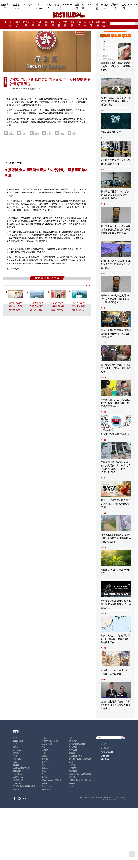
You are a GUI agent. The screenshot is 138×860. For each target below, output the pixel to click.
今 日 (105, 35)
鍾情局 (16, 747)
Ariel (15, 737)
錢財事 (53, 24)
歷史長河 (115, 6)
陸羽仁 (16, 753)
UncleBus (17, 774)
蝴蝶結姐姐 (47, 789)
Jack (71, 762)
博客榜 (97, 24)
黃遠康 (16, 765)
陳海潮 (72, 783)
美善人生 (104, 6)
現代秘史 (73, 740)
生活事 (123, 6)
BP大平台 (28, 6)
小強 (15, 756)
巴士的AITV (16, 6)
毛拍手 (72, 737)
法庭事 (46, 24)
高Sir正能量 (47, 744)
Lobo (15, 762)
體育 (97, 6)
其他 (103, 24)
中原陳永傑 (18, 777)
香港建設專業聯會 (77, 744)
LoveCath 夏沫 (75, 756)
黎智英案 (26, 24)
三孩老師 (73, 768)
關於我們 (105, 759)
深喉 (44, 737)
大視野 (79, 24)
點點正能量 (18, 780)
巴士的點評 (18, 740)
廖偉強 (45, 768)
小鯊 (44, 753)
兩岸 (85, 24)
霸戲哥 (45, 756)
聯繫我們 (105, 755)
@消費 (90, 24)
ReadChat (17, 783)
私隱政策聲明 (107, 752)
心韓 (83, 6)
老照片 (45, 777)
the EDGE (39, 6)
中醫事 (65, 24)
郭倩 (44, 747)
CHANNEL (67, 4)
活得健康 (17, 771)
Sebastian (17, 750)
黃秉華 (45, 759)
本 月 (126, 35)
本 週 (116, 35)
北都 (10, 24)
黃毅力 (72, 753)
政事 (33, 24)
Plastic (90, 4)
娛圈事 (76, 6)
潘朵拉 (45, 771)
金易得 (72, 765)
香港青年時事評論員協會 (80, 759)
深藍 (15, 744)
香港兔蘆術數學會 (21, 768)
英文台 (48, 6)
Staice (44, 774)
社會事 (39, 24)
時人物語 (73, 747)
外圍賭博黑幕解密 (50, 740)
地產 (59, 24)
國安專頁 (5, 6)
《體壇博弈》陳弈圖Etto (80, 780)
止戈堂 (45, 750)
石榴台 (56, 6)
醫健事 (72, 24)
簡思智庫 (73, 771)
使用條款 (105, 748)
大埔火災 (17, 24)
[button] (86, 286)
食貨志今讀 (47, 786)
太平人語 (46, 762)
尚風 (44, 765)
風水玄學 (17, 759)
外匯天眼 (73, 750)
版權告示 (105, 744)
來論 (71, 786)
